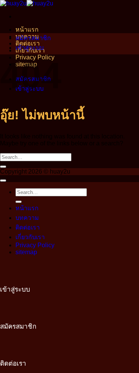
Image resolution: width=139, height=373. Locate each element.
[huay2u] (26, 3)
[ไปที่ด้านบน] (3, 180)
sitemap (26, 252)
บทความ (27, 217)
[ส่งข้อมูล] (3, 166)
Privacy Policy (34, 245)
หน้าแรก (27, 29)
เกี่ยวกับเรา (30, 237)
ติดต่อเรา (27, 227)
